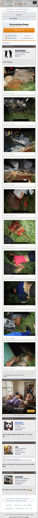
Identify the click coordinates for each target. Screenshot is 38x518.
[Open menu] (35, 2)
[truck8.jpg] (20, 262)
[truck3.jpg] (20, 109)
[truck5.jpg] (20, 171)
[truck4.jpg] (20, 140)
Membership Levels (9, 508)
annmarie (19, 477)
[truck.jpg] (20, 354)
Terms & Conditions (27, 505)
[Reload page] (4, 10)
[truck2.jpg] (20, 79)
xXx (16, 447)
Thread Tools (6, 42)
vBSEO (27, 517)
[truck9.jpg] (20, 293)
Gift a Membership (20, 508)
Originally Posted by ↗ (13, 459)
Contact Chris (9, 505)
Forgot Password (17, 505)
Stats (27, 508)
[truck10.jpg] (20, 324)
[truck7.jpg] (20, 232)
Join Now (17, 30)
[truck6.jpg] (20, 201)
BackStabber (20, 50)
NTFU (31, 508)
